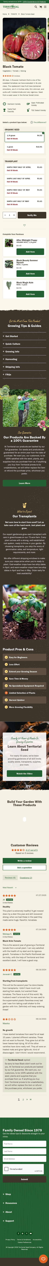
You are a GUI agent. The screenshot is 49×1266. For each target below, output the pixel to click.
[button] (8, 76)
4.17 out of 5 (32, 850)
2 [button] (23, 1099)
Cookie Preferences (24, 1242)
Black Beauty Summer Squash (27, 261)
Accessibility (37, 1240)
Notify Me (32, 215)
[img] (9, 895)
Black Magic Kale (24, 282)
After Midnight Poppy (26, 240)
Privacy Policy (10, 1240)
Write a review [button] (25, 860)
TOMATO (14, 14)
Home (5, 14)
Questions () (26, 877)
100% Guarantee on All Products (34, 2)
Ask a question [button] (24, 867)
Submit (24, 1179)
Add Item (30, 251)
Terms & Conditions (24, 1240)
